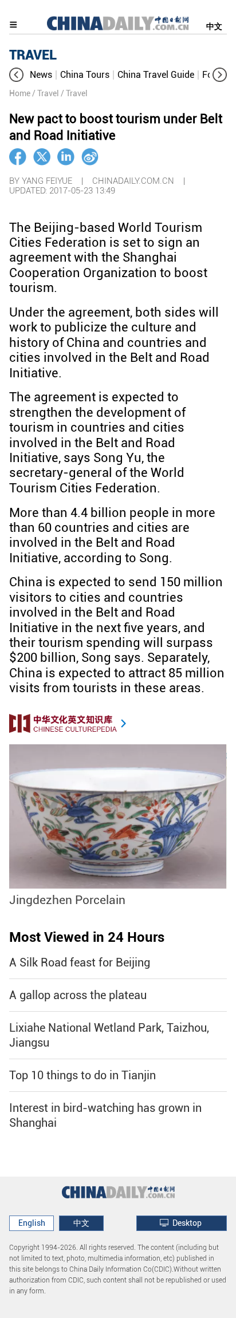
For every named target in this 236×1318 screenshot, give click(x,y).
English (31, 1223)
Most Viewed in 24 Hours (86, 937)
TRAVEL (33, 55)
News (41, 74)
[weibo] (90, 156)
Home (19, 93)
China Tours (84, 74)
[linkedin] (65, 156)
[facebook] (17, 156)
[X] (41, 156)
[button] (16, 75)
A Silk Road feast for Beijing (79, 962)
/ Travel (45, 93)
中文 (214, 26)
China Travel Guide (155, 74)
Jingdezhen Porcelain (67, 900)
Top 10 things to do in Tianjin (82, 1075)
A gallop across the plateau (78, 995)
